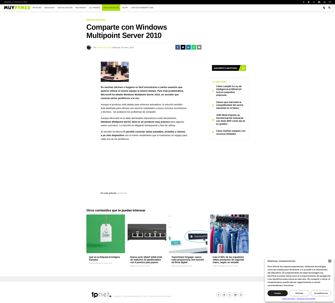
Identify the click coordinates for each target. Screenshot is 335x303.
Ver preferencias (321, 293)
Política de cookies (288, 298)
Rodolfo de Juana (104, 47)
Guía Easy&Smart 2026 (142, 8)
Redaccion (134, 266)
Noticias (37, 8)
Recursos (81, 8)
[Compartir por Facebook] (177, 47)
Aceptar (277, 293)
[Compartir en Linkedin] (188, 47)
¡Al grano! (94, 8)
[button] (329, 261)
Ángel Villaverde (95, 263)
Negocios (49, 8)
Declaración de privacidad (306, 298)
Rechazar (299, 293)
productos (122, 193)
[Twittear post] (183, 47)
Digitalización (65, 8)
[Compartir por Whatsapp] (193, 47)
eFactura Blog (111, 8)
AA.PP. (125, 8)
